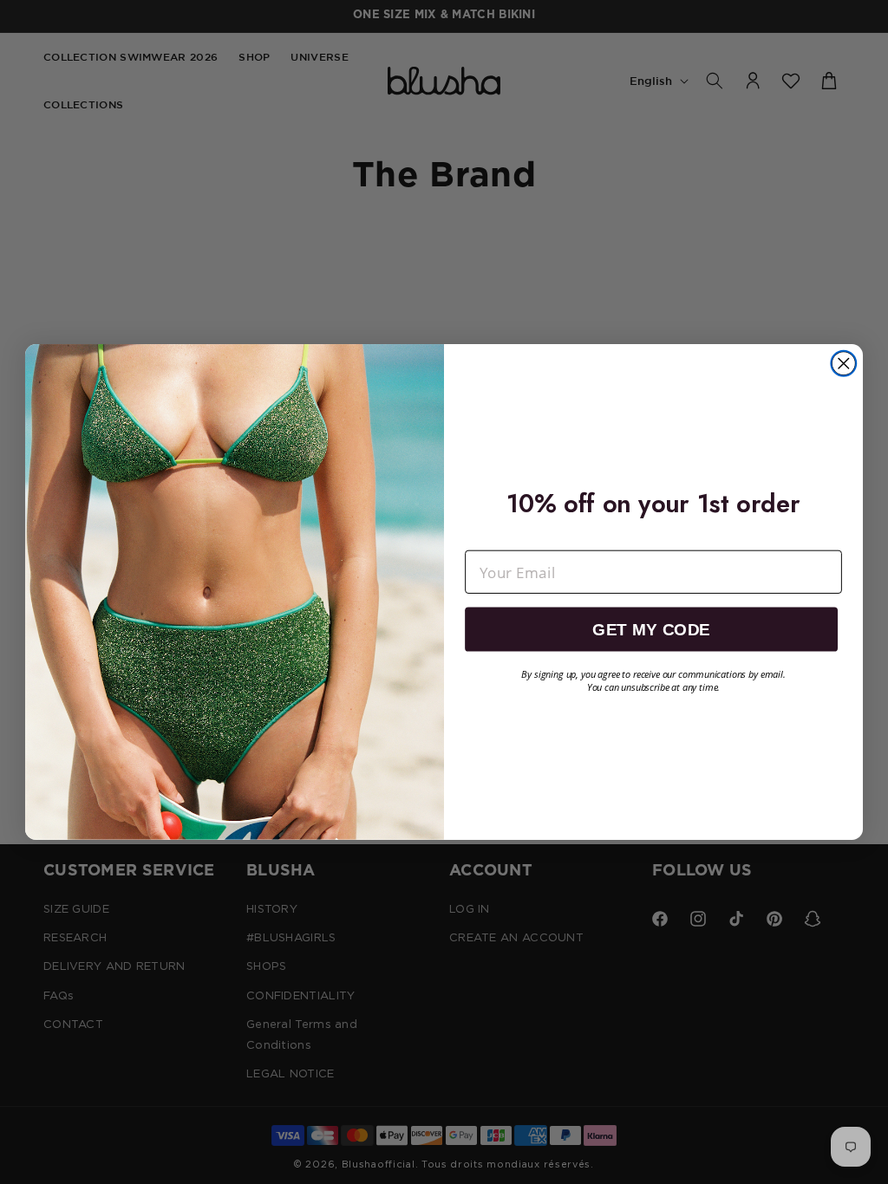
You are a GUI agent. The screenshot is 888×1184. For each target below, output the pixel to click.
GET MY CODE (650, 630)
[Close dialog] (843, 363)
